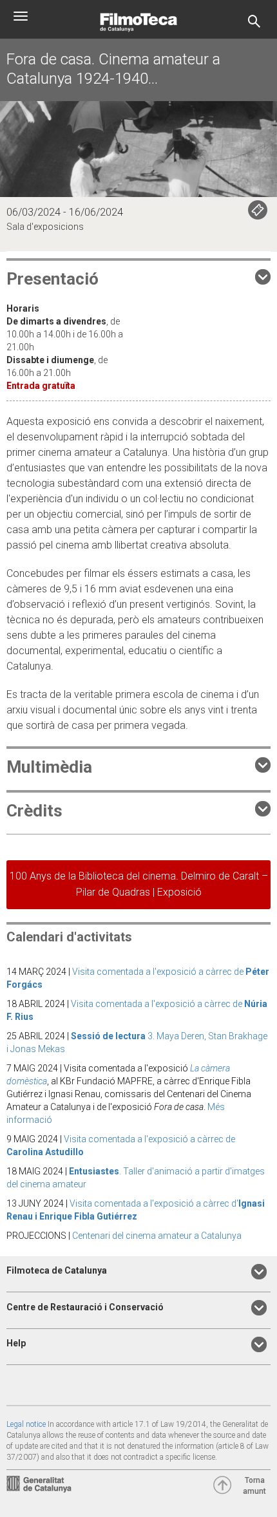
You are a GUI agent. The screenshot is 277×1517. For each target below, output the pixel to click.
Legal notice (26, 1424)
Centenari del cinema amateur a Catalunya (157, 1235)
